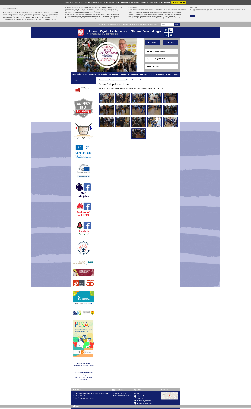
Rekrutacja (160, 74)
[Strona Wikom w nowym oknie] (76, 406)
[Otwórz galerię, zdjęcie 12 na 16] (122, 122)
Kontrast (136, 24)
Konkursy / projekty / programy (142, 74)
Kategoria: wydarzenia (118, 80)
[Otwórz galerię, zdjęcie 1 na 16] (106, 98)
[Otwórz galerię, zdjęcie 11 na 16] (106, 122)
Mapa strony (116, 24)
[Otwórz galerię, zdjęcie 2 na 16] (122, 98)
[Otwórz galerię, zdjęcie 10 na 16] (170, 110)
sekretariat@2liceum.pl (123, 396)
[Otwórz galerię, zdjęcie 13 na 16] (138, 122)
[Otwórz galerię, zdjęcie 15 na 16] (170, 122)
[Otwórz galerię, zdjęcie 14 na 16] (154, 122)
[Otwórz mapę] (169, 396)
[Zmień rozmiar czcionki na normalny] (127, 24)
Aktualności (76, 74)
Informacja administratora (149, 24)
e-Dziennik (153, 42)
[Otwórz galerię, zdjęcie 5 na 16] (170, 98)
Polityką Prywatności (109, 2)
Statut (171, 42)
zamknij (192, 15)
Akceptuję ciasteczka (178, 2)
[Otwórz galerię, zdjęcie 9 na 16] (154, 110)
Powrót (76, 80)
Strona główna (105, 24)
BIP (137, 393)
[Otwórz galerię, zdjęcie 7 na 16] (122, 110)
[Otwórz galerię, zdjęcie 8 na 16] (138, 110)
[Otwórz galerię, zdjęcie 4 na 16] (154, 98)
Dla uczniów (102, 74)
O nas (85, 74)
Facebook (140, 398)
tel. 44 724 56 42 (121, 393)
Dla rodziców (113, 74)
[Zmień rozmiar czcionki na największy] (130, 24)
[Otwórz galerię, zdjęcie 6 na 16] (106, 110)
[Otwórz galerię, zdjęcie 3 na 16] (138, 98)
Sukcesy (92, 74)
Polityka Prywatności (143, 401)
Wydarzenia (124, 74)
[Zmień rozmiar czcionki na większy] (128, 24)
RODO (168, 74)
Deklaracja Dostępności (144, 403)
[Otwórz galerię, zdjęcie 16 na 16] (138, 133)
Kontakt (176, 74)
